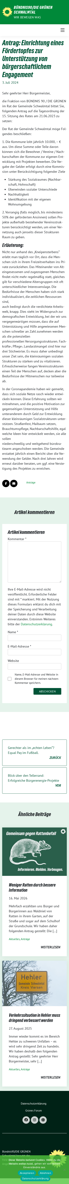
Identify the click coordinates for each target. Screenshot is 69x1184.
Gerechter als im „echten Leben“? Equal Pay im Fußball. (34, 753)
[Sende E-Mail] (13, 483)
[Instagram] (34, 1120)
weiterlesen (50, 947)
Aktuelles (14, 939)
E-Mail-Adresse (19, 646)
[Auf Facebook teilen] (6, 483)
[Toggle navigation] (62, 30)
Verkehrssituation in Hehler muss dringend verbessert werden (34, 1018)
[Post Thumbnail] (34, 851)
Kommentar (17, 539)
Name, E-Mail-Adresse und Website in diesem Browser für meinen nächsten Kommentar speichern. (36, 679)
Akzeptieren (27, 1172)
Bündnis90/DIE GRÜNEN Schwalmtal (33, 10)
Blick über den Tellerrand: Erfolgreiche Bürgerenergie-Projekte (34, 780)
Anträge (31, 482)
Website (13, 661)
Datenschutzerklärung (36, 624)
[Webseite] (43, 1120)
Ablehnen (45, 1172)
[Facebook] (26, 1120)
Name (13, 632)
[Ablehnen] (64, 1169)
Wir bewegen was (27, 17)
